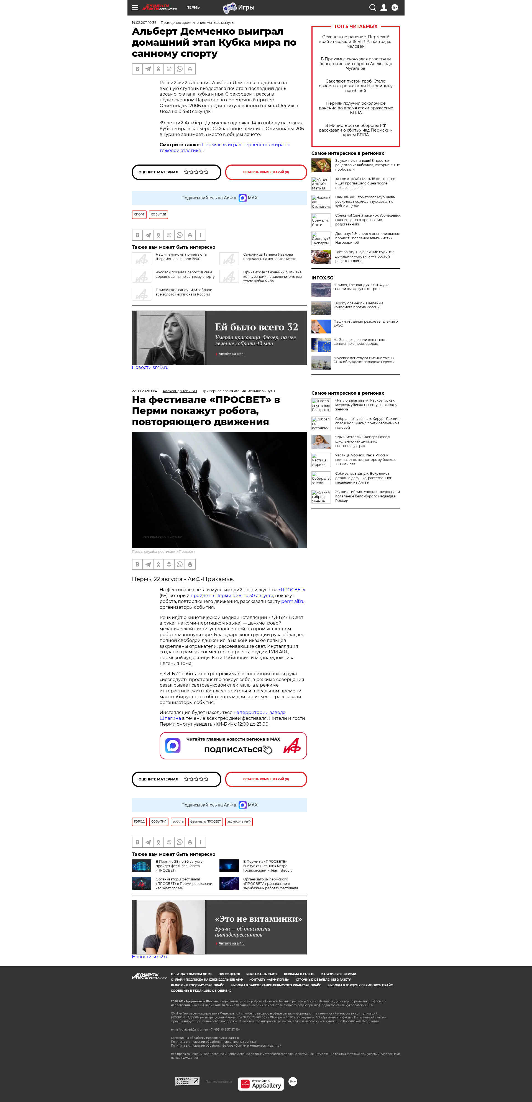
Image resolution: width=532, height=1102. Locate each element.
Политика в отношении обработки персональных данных (213, 1042)
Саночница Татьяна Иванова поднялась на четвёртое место (269, 256)
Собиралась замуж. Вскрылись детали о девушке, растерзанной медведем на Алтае (363, 477)
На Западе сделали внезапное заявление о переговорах (360, 342)
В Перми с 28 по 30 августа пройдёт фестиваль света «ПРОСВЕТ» (179, 865)
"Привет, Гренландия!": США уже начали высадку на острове (361, 287)
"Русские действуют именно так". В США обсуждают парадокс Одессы (364, 360)
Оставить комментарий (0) (266, 172)
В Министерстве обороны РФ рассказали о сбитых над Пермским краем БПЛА (356, 130)
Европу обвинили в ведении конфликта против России (358, 305)
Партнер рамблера (219, 1081)
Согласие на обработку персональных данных (205, 1038)
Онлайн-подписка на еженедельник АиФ (207, 980)
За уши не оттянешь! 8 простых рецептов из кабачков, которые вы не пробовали (367, 164)
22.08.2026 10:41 (145, 391)
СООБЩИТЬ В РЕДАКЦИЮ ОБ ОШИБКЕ (201, 991)
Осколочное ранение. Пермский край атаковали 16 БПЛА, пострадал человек (356, 42)
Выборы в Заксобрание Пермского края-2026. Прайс (276, 985)
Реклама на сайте (262, 974)
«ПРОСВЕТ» (291, 589)
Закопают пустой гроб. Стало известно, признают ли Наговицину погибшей (356, 86)
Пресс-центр (229, 974)
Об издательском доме (191, 974)
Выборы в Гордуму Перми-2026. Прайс (360, 985)
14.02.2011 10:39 (144, 22)
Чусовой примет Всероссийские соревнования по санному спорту (185, 274)
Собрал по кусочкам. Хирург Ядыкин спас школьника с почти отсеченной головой (367, 423)
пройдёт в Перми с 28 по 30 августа (232, 595)
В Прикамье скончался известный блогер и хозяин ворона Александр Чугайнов (355, 64)
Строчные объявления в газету (323, 980)
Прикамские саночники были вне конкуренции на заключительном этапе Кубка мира (272, 276)
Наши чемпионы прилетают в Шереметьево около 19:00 (181, 256)
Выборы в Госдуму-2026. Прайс (197, 985)
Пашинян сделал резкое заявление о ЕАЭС (366, 323)
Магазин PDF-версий (338, 974)
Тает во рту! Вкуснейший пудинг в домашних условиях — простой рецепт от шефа (364, 256)
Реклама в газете (299, 974)
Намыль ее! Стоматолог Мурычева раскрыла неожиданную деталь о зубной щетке (365, 201)
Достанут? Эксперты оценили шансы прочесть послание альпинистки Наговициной (367, 238)
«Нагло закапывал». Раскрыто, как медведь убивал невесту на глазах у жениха (366, 404)
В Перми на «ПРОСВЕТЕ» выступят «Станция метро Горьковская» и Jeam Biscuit (267, 865)
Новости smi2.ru (150, 367)
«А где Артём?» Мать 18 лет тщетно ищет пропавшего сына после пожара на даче (365, 183)
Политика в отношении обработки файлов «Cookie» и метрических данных (226, 1045)
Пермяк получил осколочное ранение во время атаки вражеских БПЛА (356, 108)
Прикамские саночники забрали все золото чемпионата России (184, 292)
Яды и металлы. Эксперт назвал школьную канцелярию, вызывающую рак (362, 441)
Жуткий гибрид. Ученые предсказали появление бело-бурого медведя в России (367, 496)
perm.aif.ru (293, 601)
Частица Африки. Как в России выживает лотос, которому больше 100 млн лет (365, 459)
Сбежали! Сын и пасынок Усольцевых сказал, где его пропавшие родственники (367, 219)
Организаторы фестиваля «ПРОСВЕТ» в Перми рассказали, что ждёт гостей (184, 883)
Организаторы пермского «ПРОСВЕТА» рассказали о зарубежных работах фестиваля (270, 883)
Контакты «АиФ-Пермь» (269, 980)
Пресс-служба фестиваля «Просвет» (163, 551)
